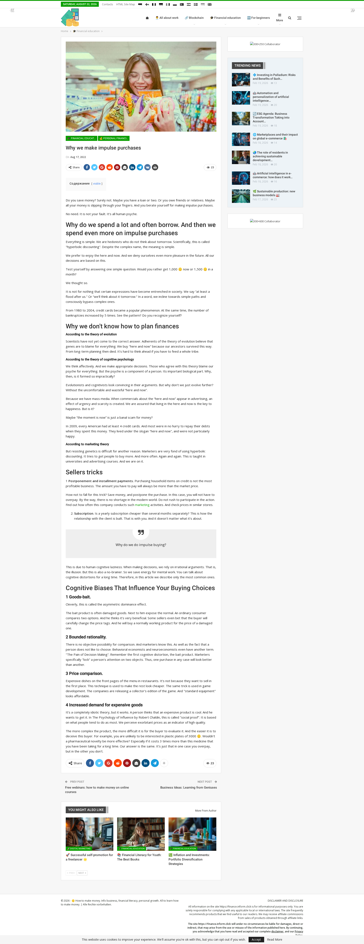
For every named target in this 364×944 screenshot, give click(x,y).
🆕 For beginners (258, 17)
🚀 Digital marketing (79, 848)
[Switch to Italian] (168, 4)
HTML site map (125, 4)
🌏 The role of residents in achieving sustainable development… (270, 156)
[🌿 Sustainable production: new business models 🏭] (241, 196)
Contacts (107, 4)
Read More (274, 939)
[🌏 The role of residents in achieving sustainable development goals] (241, 157)
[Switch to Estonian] (140, 4)
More (279, 20)
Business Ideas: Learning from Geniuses (188, 787)
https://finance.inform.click (235, 906)
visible (97, 183)
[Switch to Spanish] (189, 4)
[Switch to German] (161, 4)
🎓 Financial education (225, 17)
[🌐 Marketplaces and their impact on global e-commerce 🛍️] (241, 139)
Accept (256, 939)
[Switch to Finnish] (147, 4)
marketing (142, 505)
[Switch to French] (154, 4)
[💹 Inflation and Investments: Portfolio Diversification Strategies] (192, 834)
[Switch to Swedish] (196, 4)
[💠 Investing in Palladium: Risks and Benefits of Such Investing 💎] (241, 79)
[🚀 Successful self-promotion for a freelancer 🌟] (89, 834)
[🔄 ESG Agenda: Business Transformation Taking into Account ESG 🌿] (241, 118)
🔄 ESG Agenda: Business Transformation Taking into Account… (271, 117)
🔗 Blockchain (194, 17)
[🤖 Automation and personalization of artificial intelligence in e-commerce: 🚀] (241, 98)
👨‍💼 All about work (166, 17)
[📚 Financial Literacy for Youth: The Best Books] (141, 834)
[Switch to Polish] (175, 4)
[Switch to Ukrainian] (203, 4)
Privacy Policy (299, 933)
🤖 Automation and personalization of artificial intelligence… (271, 96)
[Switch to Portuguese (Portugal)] (182, 4)
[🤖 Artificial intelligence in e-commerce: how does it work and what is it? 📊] (241, 178)
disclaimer (277, 931)
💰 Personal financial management (114, 138)
